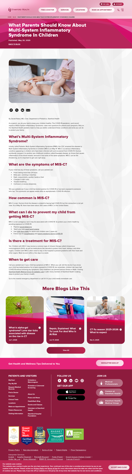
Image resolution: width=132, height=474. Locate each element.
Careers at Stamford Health (112, 392)
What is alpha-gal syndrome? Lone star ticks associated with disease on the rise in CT (23, 332)
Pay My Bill (12, 384)
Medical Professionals (111, 383)
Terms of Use (47, 450)
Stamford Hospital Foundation (34, 415)
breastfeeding (29, 234)
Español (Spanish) (24, 457)
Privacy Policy (14, 450)
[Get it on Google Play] (71, 397)
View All (66, 350)
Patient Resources (15, 410)
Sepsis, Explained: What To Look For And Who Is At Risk (62, 331)
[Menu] (122, 10)
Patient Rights (61, 450)
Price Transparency (78, 450)
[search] (118, 10)
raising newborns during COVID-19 (50, 234)
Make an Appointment (16, 407)
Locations (12, 403)
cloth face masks (23, 231)
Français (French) (73, 459)
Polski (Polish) (57, 457)
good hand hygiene (32, 229)
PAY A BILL (106, 4)
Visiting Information (15, 414)
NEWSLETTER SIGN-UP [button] (109, 363)
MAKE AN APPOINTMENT (102, 10)
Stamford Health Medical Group (112, 402)
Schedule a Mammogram (33, 381)
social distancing (26, 227)
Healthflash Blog (34, 401)
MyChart (119, 4)
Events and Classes (35, 405)
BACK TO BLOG (14, 44)
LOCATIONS (80, 10)
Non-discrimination (30, 450)
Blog (14, 17)
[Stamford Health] (18, 9)
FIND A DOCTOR (47, 10)
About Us (31, 394)
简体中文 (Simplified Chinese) (51, 459)
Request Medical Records (14, 388)
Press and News (34, 398)
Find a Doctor (13, 392)
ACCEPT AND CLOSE (119, 467)
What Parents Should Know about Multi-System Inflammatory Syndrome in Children (46, 17)
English (11, 457)
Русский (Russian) (41, 457)
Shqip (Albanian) (29, 459)
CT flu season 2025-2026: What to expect (104, 331)
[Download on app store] (71, 391)
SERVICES (65, 10)
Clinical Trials (13, 399)
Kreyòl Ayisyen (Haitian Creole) (78, 457)
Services (11, 396)
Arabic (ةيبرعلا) (14, 459)
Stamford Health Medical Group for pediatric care (26, 272)
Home (9, 17)
